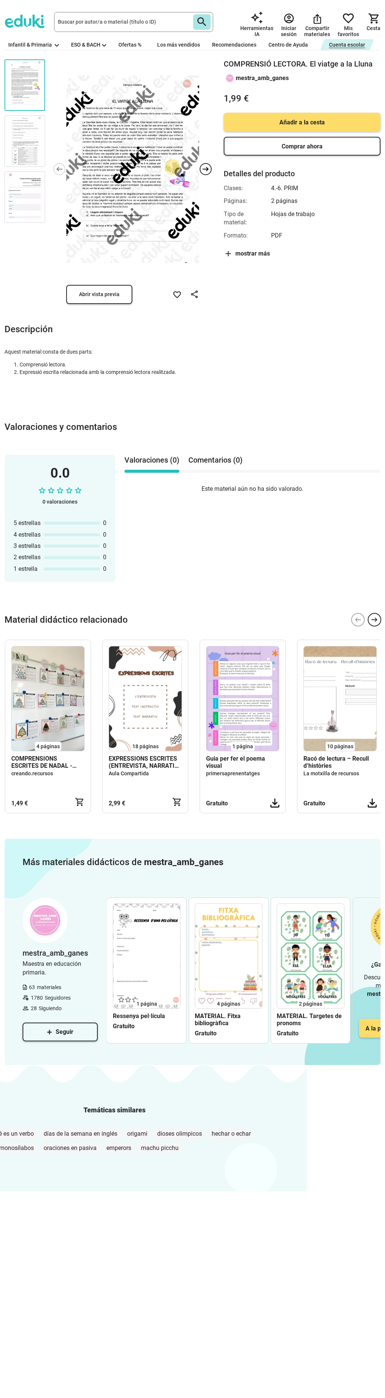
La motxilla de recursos (331, 773)
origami (137, 1133)
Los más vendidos (178, 45)
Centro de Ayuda (288, 45)
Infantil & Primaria (30, 45)
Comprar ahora (302, 146)
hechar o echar (231, 1133)
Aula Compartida (129, 773)
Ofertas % (129, 45)
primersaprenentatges (233, 773)
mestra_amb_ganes (262, 78)
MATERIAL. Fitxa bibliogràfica (218, 1019)
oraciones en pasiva (70, 1147)
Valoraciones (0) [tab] (151, 459)
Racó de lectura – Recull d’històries (336, 762)
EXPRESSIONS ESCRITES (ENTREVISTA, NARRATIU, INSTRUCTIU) (144, 762)
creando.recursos (32, 773)
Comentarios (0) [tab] (215, 459)
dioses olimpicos (179, 1133)
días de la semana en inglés (80, 1133)
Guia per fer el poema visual (235, 762)
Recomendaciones (234, 45)
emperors (118, 1147)
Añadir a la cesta (302, 122)
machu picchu (160, 1147)
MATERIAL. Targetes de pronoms (309, 1019)
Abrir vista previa (99, 294)
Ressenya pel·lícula (139, 1016)
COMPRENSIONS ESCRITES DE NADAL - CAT (41, 762)
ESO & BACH (85, 45)
